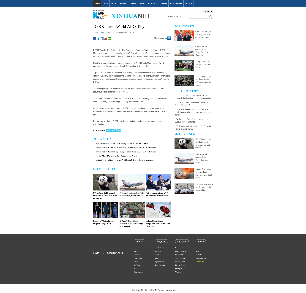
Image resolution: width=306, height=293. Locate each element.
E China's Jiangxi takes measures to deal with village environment (131, 223)
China (105, 3)
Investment (179, 248)
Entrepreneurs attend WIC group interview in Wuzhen (157, 194)
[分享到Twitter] (98, 38)
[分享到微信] (109, 38)
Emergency (179, 268)
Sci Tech (137, 265)
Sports (142, 3)
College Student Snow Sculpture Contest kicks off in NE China (158, 223)
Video (198, 251)
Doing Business (180, 251)
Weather (178, 272)
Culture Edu (138, 258)
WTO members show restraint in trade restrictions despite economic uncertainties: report (193, 112)
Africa (157, 258)
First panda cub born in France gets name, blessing (203, 64)
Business (123, 3)
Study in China (180, 258)
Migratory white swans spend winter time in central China (204, 187)
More (188, 3)
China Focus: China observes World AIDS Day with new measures (125, 159)
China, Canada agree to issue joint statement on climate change (203, 34)
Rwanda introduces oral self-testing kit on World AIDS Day (122, 143)
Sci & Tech (152, 3)
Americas (158, 251)
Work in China (180, 255)
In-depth (163, 3)
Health (136, 268)
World (113, 3)
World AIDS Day (114, 130)
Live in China (180, 265)
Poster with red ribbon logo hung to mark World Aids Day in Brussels (126, 151)
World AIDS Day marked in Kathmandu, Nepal (116, 155)
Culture (133, 3)
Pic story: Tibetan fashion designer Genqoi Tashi (103, 222)
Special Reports (201, 258)
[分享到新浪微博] (105, 38)
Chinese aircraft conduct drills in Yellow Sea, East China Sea (132, 194)
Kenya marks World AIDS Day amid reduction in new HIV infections (126, 147)
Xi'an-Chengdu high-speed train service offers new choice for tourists (105, 196)
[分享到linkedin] (102, 38)
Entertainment (176, 3)
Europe (157, 255)
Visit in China (180, 261)
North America (160, 265)
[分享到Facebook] (94, 38)
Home (97, 3)
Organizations (159, 261)
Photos (198, 248)
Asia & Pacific (159, 248)
